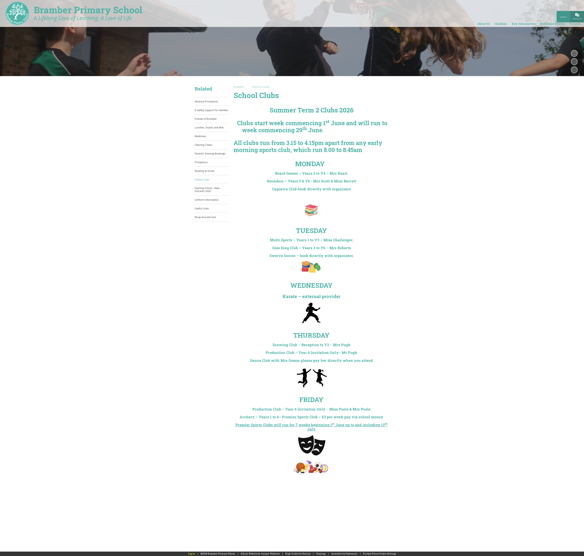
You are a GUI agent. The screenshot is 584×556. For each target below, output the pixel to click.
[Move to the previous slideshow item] (574, 61)
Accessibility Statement (344, 553)
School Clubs (260, 87)
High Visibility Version (298, 553)
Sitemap (321, 553)
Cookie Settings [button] (387, 553)
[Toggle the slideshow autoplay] (574, 53)
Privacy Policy (371, 553)
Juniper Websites (270, 553)
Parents (239, 87)
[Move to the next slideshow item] (574, 69)
